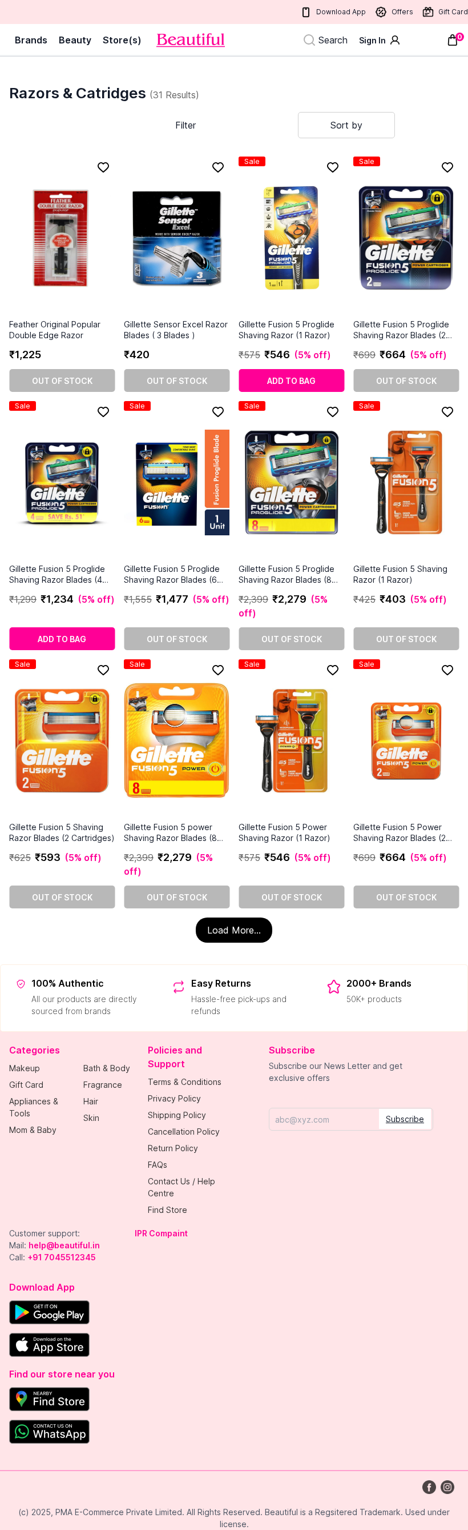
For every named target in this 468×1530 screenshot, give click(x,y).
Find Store (167, 1210)
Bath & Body (106, 1068)
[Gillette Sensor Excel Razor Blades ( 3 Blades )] (176, 238)
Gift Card (453, 11)
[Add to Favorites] (103, 167)
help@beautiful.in (64, 1245)
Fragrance (102, 1085)
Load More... (234, 930)
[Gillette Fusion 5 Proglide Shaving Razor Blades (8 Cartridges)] (291, 482)
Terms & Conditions (184, 1082)
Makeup (24, 1068)
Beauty (75, 40)
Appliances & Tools (33, 1107)
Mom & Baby (33, 1130)
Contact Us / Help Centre (181, 1187)
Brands (31, 40)
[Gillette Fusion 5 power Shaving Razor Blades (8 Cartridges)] (176, 740)
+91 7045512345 (61, 1257)
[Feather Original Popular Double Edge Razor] (62, 238)
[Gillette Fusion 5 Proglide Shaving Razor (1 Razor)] (291, 238)
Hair (90, 1101)
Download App (341, 11)
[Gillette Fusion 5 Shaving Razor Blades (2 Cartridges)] (62, 740)
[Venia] (190, 40)
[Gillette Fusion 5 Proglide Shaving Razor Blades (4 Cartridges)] (62, 482)
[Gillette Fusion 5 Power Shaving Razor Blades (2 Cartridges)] (406, 740)
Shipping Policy (177, 1115)
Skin (91, 1118)
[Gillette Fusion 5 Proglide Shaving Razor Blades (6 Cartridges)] (176, 482)
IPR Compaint (161, 1233)
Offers (402, 11)
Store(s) (122, 40)
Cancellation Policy (184, 1131)
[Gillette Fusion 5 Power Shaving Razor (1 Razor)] (291, 740)
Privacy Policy (174, 1098)
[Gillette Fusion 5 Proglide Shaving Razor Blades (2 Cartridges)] (406, 238)
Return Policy (173, 1148)
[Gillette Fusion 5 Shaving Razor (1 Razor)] (406, 482)
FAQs (157, 1164)
